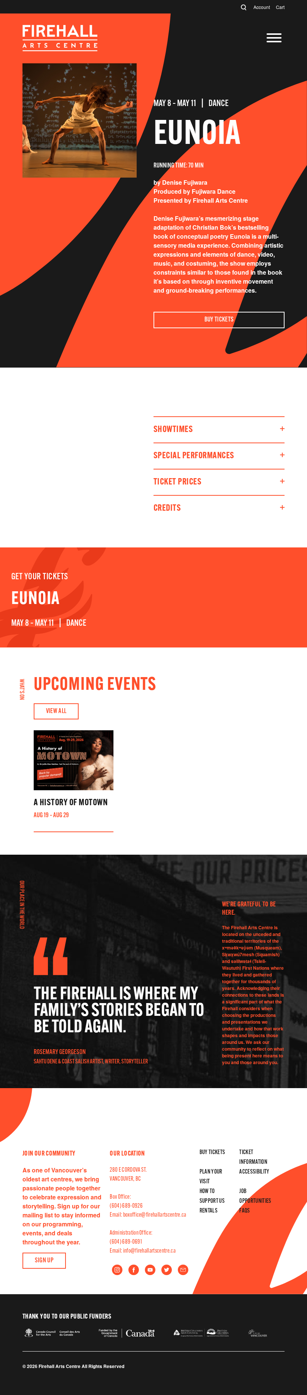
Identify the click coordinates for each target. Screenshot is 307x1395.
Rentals (209, 1211)
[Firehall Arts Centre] (59, 49)
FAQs (244, 1211)
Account (261, 7)
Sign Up (44, 1260)
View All (56, 711)
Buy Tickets (219, 320)
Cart (280, 7)
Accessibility (254, 1172)
